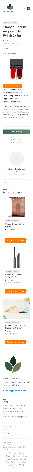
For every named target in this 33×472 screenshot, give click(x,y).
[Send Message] (6, 182)
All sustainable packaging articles (15, 417)
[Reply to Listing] (24, 240)
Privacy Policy (11, 456)
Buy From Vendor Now (12, 86)
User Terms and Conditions (16, 459)
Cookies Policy (22, 462)
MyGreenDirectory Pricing (13, 408)
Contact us (16, 468)
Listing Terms (22, 456)
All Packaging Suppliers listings (14, 406)
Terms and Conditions (16, 453)
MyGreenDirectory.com (17, 169)
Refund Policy (10, 462)
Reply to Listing (16, 132)
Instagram (7, 433)
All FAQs (22, 465)
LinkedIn (7, 430)
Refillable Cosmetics (10, 22)
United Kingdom (12, 229)
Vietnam (10, 331)
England (7, 40)
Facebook (7, 427)
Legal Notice (12, 465)
